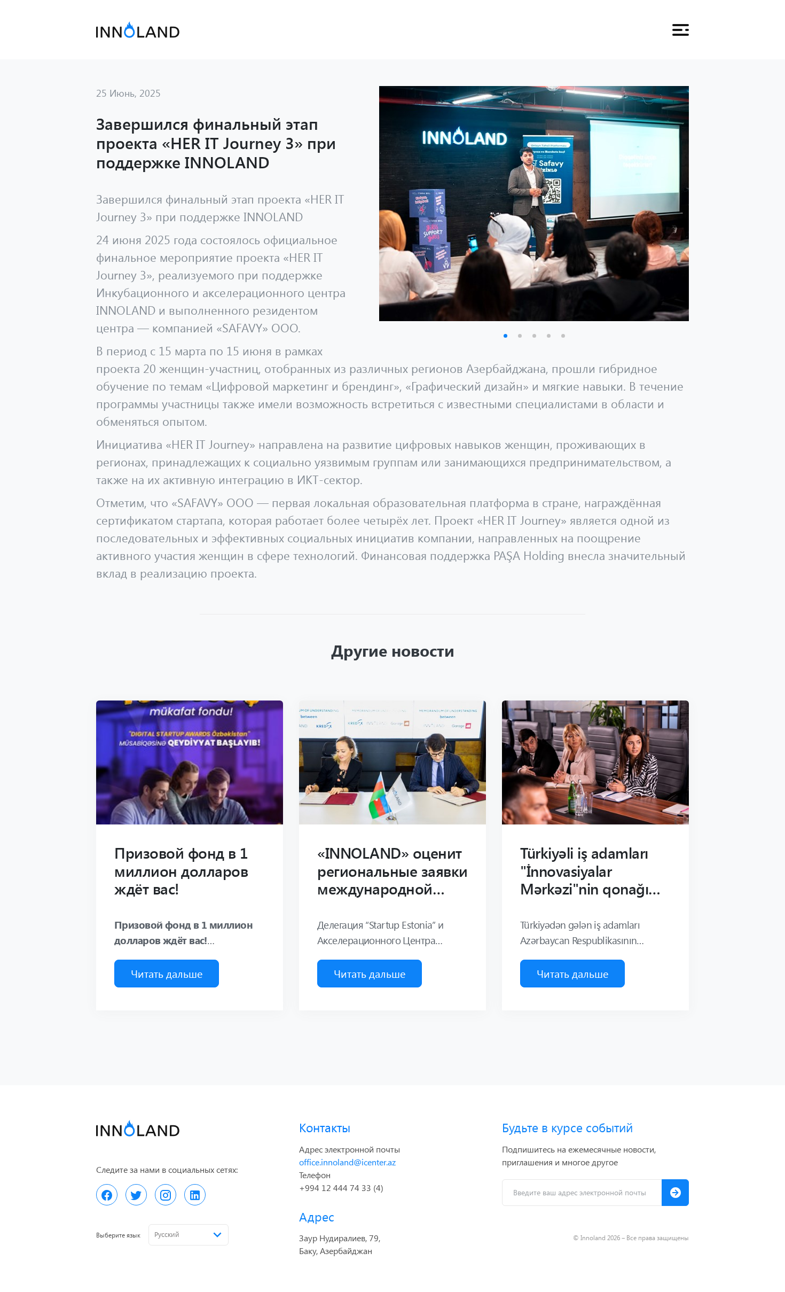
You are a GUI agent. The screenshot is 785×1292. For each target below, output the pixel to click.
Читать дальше (166, 973)
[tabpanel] (534, 203)
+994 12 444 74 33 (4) (341, 1187)
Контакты (324, 1127)
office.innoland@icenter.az (347, 1162)
